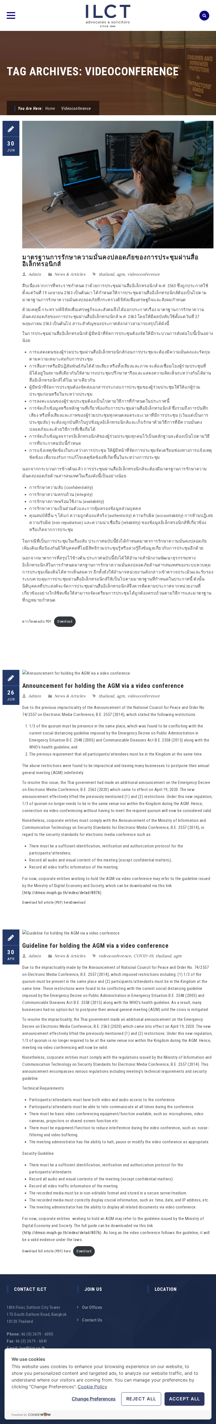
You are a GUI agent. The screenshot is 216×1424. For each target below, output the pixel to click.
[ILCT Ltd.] (108, 15)
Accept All (184, 1399)
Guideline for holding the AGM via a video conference (95, 945)
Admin (34, 274)
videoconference (143, 274)
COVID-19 (143, 955)
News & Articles (70, 274)
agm (121, 274)
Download (64, 621)
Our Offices (92, 1307)
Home (50, 108)
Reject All (141, 1399)
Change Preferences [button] (94, 1399)
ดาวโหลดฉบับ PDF (36, 621)
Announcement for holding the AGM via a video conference (103, 685)
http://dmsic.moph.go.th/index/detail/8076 (62, 892)
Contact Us (92, 1320)
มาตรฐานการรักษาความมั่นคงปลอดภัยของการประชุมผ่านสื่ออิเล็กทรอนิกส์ (110, 260)
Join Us (93, 1289)
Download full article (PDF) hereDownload (54, 902)
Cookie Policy (92, 1386)
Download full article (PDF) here (46, 1251)
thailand (106, 274)
